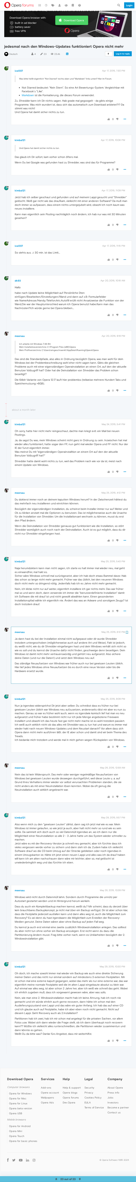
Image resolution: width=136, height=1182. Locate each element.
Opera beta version (20, 1108)
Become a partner (118, 1107)
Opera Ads (47, 1102)
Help (66, 1079)
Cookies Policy (92, 1097)
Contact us (114, 1112)
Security (89, 1087)
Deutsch (13, 54)
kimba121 (20, 140)
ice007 (19, 70)
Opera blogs (70, 1092)
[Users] (59, 5)
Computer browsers (18, 1087)
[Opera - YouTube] (20, 1160)
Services (47, 1079)
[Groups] (66, 5)
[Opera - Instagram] (34, 1160)
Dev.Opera (69, 1102)
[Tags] (53, 5)
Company (114, 1079)
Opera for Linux (18, 1103)
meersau (20, 336)
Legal (88, 1079)
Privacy (88, 1092)
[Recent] (46, 5)
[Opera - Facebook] (7, 1160)
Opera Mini (15, 1131)
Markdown (28, 95)
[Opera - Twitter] (13, 1160)
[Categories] (39, 5)
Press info (113, 1092)
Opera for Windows (20, 1093)
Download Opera (74, 20)
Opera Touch (16, 1136)
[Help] (79, 5)
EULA (87, 1102)
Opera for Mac (17, 1098)
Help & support (72, 1087)
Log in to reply (123, 54)
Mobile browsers (16, 1119)
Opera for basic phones (23, 1141)
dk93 (18, 280)
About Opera (115, 1087)
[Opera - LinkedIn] (27, 1160)
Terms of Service (94, 1107)
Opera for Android (20, 1126)
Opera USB (15, 1113)
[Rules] (73, 5)
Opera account (50, 1092)
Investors (112, 1102)
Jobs (110, 1097)
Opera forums (71, 1097)
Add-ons (46, 1087)
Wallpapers (47, 1097)
